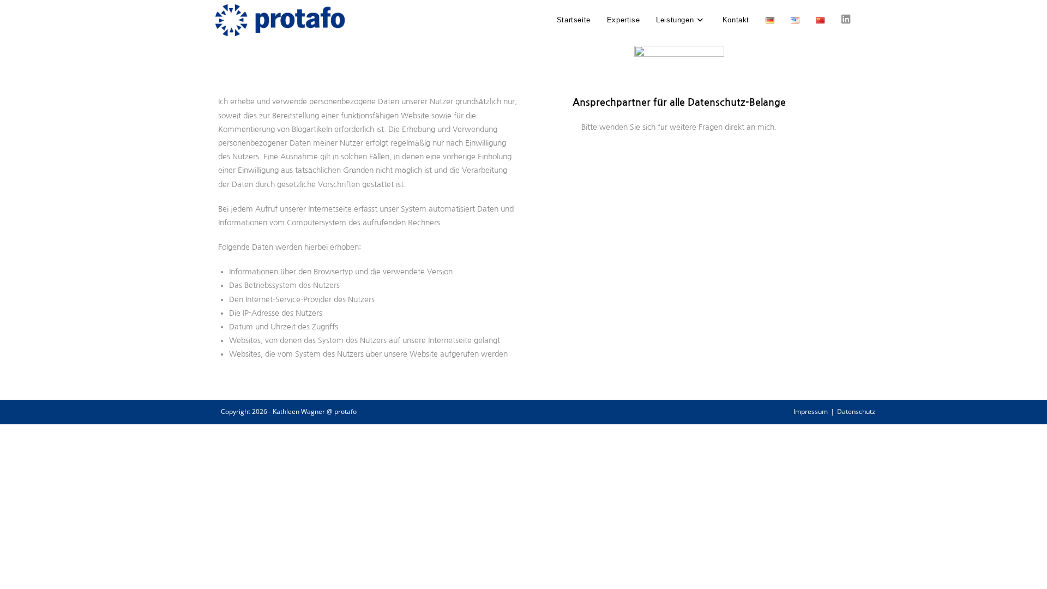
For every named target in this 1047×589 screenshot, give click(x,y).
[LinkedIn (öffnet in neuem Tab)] (846, 19)
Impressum (810, 411)
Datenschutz (856, 411)
